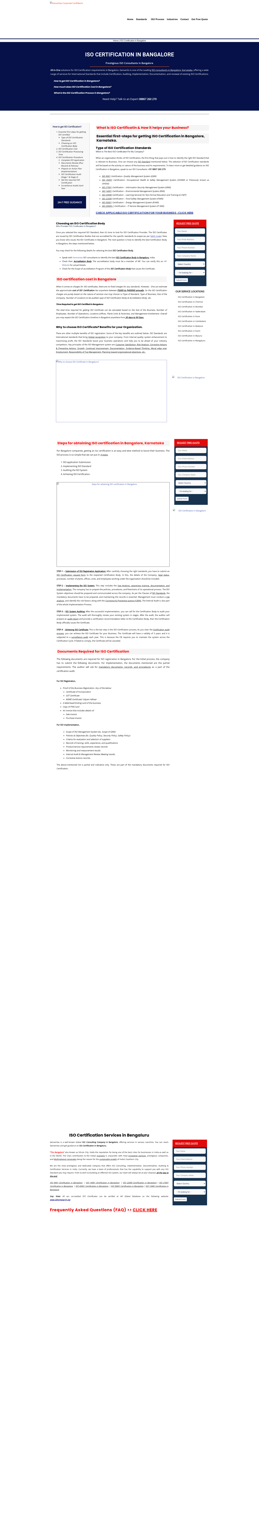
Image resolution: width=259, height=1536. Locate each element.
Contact (184, 19)
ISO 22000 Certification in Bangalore (139, 1182)
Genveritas (78, 257)
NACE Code (155, 236)
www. (52, 1199)
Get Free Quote (199, 19)
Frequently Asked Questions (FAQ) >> (103, 1210)
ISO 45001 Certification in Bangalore (92, 1186)
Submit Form (181, 280)
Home (130, 19)
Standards (141, 19)
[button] (142, 19)
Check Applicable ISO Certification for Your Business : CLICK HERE (144, 213)
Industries (172, 19)
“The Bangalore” (57, 1152)
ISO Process (157, 19)
